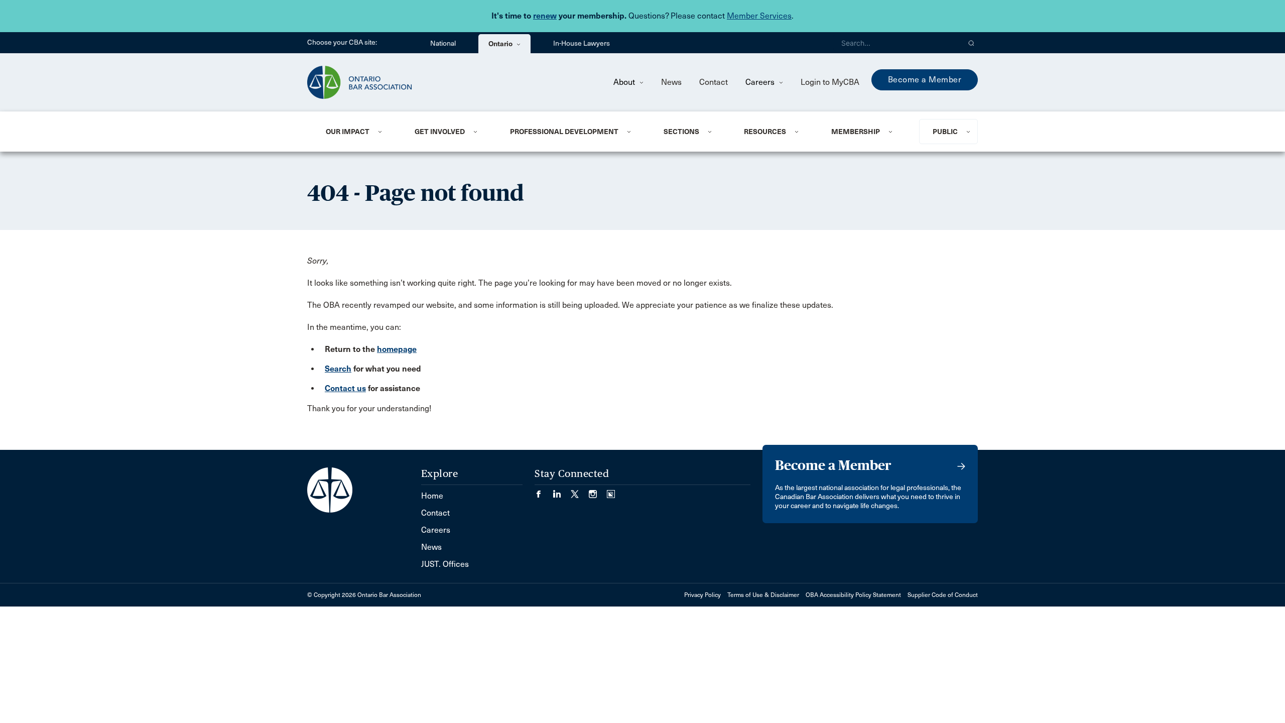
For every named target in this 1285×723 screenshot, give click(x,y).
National (443, 43)
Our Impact (347, 131)
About (625, 82)
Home (432, 496)
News (671, 82)
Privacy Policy (702, 594)
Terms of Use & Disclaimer (763, 594)
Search (338, 369)
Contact (713, 82)
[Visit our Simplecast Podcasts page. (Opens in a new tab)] (611, 491)
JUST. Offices (445, 564)
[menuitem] (358, 131)
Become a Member (925, 79)
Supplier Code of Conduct (943, 594)
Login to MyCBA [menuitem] (830, 82)
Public (945, 131)
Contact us (345, 388)
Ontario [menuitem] (501, 43)
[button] (971, 43)
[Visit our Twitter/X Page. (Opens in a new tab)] (580, 491)
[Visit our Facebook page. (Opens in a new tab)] (544, 491)
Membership (855, 131)
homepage (397, 349)
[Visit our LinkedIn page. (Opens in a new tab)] (562, 491)
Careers (761, 82)
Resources (765, 131)
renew (545, 16)
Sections (681, 131)
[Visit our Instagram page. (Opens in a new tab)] (598, 491)
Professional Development (564, 131)
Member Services (759, 16)
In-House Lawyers (581, 43)
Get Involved (440, 131)
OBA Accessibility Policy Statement (853, 594)
